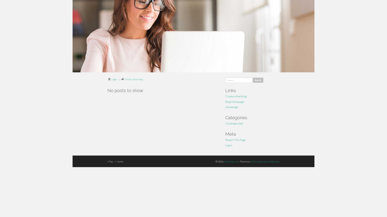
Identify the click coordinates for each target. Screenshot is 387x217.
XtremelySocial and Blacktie (264, 161)
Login (114, 79)
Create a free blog (133, 79)
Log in (228, 145)
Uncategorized (234, 123)
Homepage (231, 107)
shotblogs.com (231, 161)
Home (120, 161)
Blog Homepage (234, 101)
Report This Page (235, 140)
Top (111, 161)
